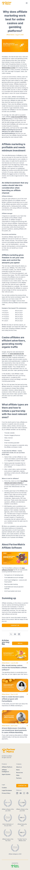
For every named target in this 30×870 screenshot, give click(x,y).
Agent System (6, 774)
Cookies (4, 787)
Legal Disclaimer (7, 790)
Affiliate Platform (7, 767)
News (18, 770)
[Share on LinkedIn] (19, 634)
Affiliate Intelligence (5, 770)
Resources (19, 772)
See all (20, 643)
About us (19, 767)
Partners (19, 778)
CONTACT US (15, 625)
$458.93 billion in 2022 (8, 67)
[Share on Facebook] (15, 634)
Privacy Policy (6, 793)
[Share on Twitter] (11, 634)
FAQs (17, 775)
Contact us (22, 785)
